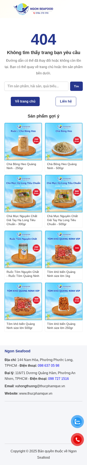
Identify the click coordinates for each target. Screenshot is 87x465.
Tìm (76, 86)
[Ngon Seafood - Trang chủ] (33, 15)
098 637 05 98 (48, 365)
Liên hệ (66, 101)
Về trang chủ (25, 101)
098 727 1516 (58, 378)
